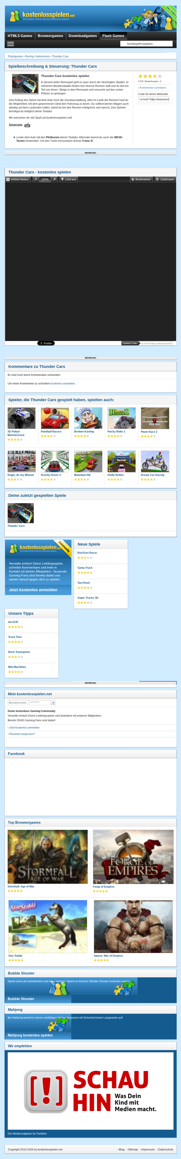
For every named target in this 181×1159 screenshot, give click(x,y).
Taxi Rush (83, 582)
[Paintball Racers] (55, 418)
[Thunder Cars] (21, 513)
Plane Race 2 (149, 431)
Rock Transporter (19, 652)
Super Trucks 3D (87, 597)
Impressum (148, 1149)
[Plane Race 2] (155, 418)
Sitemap (133, 1149)
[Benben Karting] (88, 418)
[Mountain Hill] (88, 462)
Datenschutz (165, 1149)
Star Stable (15, 955)
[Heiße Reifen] (121, 462)
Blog (121, 1149)
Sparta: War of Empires (108, 955)
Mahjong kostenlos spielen (30, 1035)
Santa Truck (84, 567)
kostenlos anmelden (63, 383)
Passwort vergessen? (22, 734)
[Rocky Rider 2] (121, 418)
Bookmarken (143, 179)
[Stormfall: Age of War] (48, 857)
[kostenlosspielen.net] (51, 19)
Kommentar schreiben (153, 87)
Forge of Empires (104, 886)
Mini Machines (17, 667)
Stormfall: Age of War (21, 886)
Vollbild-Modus (19, 179)
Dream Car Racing (152, 475)
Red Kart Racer (87, 552)
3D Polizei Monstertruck (16, 433)
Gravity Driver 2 (51, 475)
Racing (29, 56)
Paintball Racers (51, 431)
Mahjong (15, 1010)
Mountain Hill (82, 475)
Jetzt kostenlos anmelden (33, 590)
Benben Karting (84, 431)
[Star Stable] (47, 927)
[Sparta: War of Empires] (133, 927)
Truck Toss (15, 637)
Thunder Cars (60, 56)
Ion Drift (13, 622)
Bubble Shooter (21, 973)
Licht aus (70, 179)
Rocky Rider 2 (116, 431)
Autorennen (43, 56)
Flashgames (15, 56)
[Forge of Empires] (133, 857)
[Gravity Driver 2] (55, 462)
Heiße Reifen (115, 475)
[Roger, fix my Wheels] (22, 462)
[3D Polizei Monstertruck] (22, 418)
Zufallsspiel (167, 179)
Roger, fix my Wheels (21, 475)
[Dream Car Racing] (155, 462)
